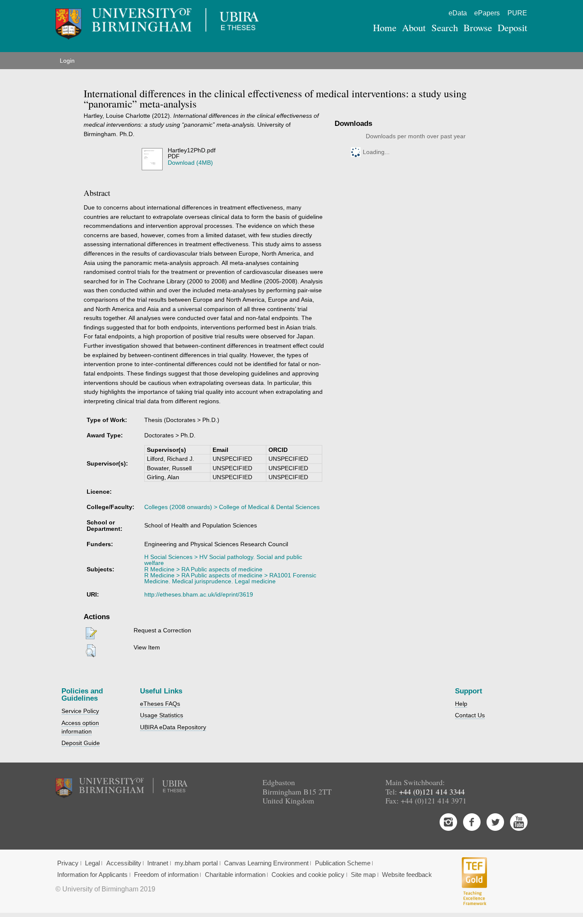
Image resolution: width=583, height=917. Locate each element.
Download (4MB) (190, 162)
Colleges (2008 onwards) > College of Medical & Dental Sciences (232, 507)
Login (67, 60)
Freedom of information (166, 874)
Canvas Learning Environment (266, 863)
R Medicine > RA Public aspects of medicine (203, 569)
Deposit (512, 27)
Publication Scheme (342, 863)
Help (461, 703)
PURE (517, 13)
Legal (92, 863)
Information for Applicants (92, 874)
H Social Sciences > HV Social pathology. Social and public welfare (223, 559)
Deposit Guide (80, 742)
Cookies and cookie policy (307, 874)
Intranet (157, 863)
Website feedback (407, 874)
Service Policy (80, 710)
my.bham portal (196, 863)
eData (458, 13)
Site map (363, 874)
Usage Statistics (161, 715)
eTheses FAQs (160, 703)
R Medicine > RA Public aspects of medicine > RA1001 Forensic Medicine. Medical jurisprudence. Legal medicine (230, 578)
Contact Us (470, 715)
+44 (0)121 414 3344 (432, 791)
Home (384, 27)
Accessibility (123, 863)
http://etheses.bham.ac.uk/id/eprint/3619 (198, 594)
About (414, 27)
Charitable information (235, 874)
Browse (477, 27)
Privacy (68, 863)
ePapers (487, 13)
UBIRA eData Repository (173, 727)
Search (444, 27)
